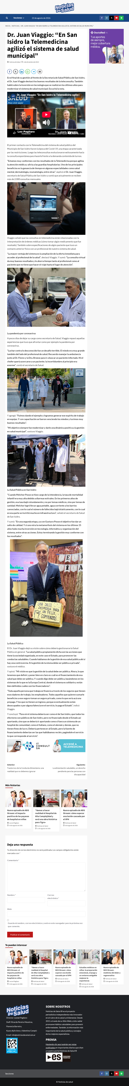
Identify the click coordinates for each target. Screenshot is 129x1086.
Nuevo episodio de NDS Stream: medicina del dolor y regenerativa (111, 971)
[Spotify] (121, 18)
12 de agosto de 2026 (43, 829)
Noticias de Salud (15, 62)
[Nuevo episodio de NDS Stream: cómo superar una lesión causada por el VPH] (74, 798)
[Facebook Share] (9, 71)
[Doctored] (106, 46)
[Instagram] (106, 18)
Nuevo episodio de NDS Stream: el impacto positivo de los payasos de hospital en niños (18, 815)
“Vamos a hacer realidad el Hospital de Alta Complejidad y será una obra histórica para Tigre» (46, 816)
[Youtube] (116, 18)
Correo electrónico (53, 896)
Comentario (13, 860)
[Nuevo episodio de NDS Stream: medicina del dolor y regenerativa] (113, 956)
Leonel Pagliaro (14, 823)
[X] (111, 18)
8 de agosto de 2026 (71, 825)
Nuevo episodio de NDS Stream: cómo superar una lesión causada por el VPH (74, 815)
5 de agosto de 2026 (111, 981)
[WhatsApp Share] (27, 71)
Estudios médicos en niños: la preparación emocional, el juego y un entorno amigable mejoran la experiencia (88, 974)
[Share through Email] (39, 71)
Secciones (17, 17)
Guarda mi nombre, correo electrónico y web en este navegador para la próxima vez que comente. (45, 925)
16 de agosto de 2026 (15, 825)
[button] (6, 18)
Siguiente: (69, 769)
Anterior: (25, 768)
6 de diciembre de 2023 (31, 62)
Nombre (11, 895)
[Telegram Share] (33, 71)
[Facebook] (102, 18)
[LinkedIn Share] (21, 71)
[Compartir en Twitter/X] (15, 71)
